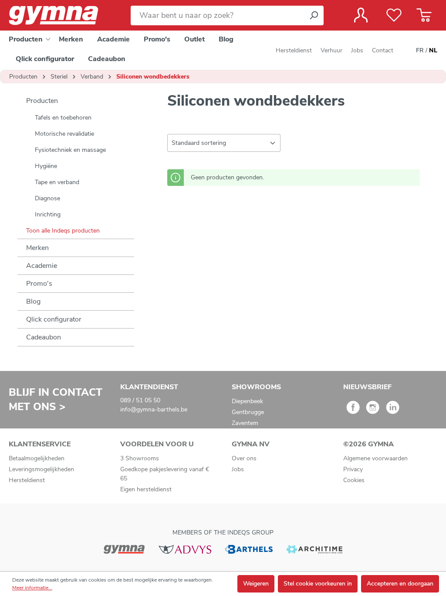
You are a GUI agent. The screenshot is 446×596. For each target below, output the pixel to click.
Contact (382, 50)
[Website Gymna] (124, 549)
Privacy (353, 469)
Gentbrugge (248, 412)
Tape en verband (57, 182)
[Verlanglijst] (394, 15)
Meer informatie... (32, 587)
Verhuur (331, 50)
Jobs (357, 50)
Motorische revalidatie (64, 134)
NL (433, 50)
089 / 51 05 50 (140, 400)
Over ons (244, 458)
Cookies (354, 480)
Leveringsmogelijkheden (41, 469)
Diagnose (47, 198)
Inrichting (48, 214)
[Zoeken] (314, 15)
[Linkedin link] (392, 410)
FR (420, 50)
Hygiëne (46, 166)
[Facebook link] (353, 410)
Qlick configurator (53, 319)
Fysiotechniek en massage (70, 150)
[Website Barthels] (248, 549)
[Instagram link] (372, 410)
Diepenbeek (247, 401)
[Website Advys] (185, 549)
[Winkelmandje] (424, 15)
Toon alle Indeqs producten (63, 230)
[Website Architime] (314, 549)
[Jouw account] (361, 15)
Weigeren (256, 583)
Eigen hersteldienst (146, 489)
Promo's (39, 283)
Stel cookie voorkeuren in (318, 583)
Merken (37, 248)
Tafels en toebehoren (63, 117)
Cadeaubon (43, 337)
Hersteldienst (294, 50)
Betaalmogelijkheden (36, 458)
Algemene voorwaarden (375, 458)
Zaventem (245, 423)
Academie (41, 266)
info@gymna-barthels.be (153, 409)
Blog (33, 301)
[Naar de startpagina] (61, 15)
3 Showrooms (139, 458)
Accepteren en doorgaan (400, 583)
